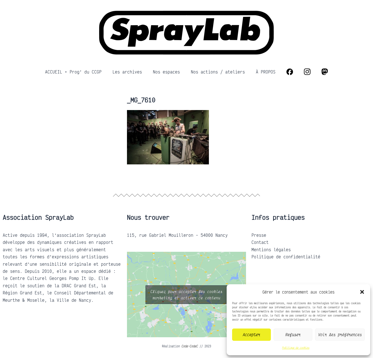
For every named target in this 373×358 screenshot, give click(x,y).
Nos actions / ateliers (218, 72)
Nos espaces (166, 72)
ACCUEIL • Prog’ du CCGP (73, 72)
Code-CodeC (190, 346)
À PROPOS (266, 72)
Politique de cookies (295, 347)
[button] (362, 292)
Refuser (293, 334)
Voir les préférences (340, 334)
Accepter (251, 334)
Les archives (127, 72)
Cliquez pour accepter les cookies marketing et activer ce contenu (186, 294)
